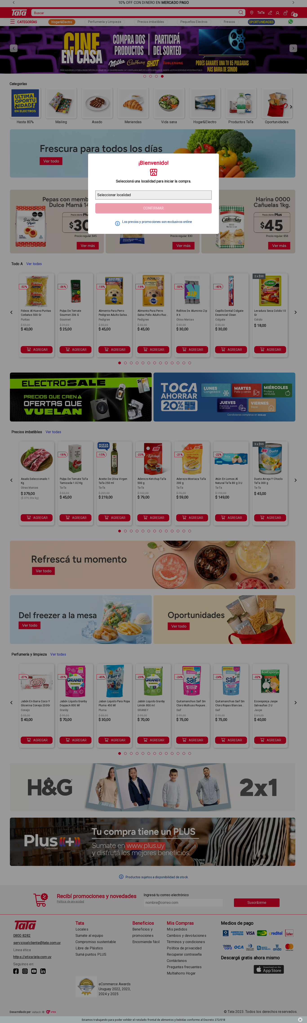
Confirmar (153, 208)
